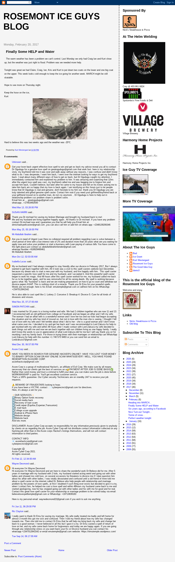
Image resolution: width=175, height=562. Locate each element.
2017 (129, 387)
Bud (135, 253)
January (133, 421)
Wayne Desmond (20, 463)
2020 (129, 377)
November (134, 393)
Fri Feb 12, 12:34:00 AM (24, 459)
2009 (129, 446)
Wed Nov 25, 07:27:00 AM (25, 302)
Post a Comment (12, 543)
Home (61, 550)
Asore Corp (17, 349)
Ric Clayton (17, 511)
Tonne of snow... (136, 415)
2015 (129, 427)
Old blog (134, 323)
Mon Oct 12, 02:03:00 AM (24, 256)
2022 (129, 371)
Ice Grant (137, 256)
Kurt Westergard (141, 260)
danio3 (136, 270)
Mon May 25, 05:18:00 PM (25, 229)
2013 (129, 433)
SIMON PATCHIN (20, 306)
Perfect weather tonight (139, 418)
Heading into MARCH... (139, 402)
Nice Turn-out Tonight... (140, 412)
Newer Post (10, 550)
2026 (129, 359)
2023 (129, 368)
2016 (129, 424)
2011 (129, 440)
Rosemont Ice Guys (143, 263)
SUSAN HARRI (19, 212)
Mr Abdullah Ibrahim (22, 234)
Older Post (112, 550)
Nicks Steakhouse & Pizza (143, 321)
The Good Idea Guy (142, 267)
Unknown (16, 162)
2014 (129, 430)
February (133, 399)
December (134, 390)
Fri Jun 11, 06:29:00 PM (24, 506)
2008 (129, 449)
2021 (129, 374)
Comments (132, 344)
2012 (129, 437)
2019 (129, 380)
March (132, 396)
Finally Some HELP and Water (143, 405)
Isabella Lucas (19, 261)
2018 (129, 383)
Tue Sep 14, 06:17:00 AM (24, 536)
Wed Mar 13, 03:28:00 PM (25, 207)
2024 (129, 365)
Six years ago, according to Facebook (147, 408)
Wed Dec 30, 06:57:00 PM (25, 344)
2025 (129, 362)
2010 (129, 443)
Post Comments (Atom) (30, 556)
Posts (130, 339)
